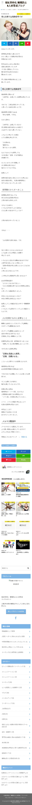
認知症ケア (6, 753)
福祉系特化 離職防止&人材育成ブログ (16, 4)
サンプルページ (9, 797)
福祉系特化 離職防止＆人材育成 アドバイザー (16, 795)
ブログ (5, 693)
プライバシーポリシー (20, 797)
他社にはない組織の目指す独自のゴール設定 (14, 725)
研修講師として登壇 (8, 631)
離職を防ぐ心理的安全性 (11, 758)
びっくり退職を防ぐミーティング (13, 666)
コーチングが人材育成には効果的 (12, 652)
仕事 (4, 719)
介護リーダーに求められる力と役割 (13, 636)
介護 (5, 714)
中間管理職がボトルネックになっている (14, 641)
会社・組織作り (8, 732)
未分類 (5, 742)
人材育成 (6, 708)
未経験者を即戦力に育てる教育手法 (14, 748)
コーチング (7, 682)
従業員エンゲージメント (9, 773)
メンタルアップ (8, 698)
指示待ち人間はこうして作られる (12, 647)
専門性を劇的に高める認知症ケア (13, 737)
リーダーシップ (8, 703)
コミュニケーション (9, 671)
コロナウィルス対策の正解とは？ (12, 776)
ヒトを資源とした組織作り (9, 445)
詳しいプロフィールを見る (16, 611)
